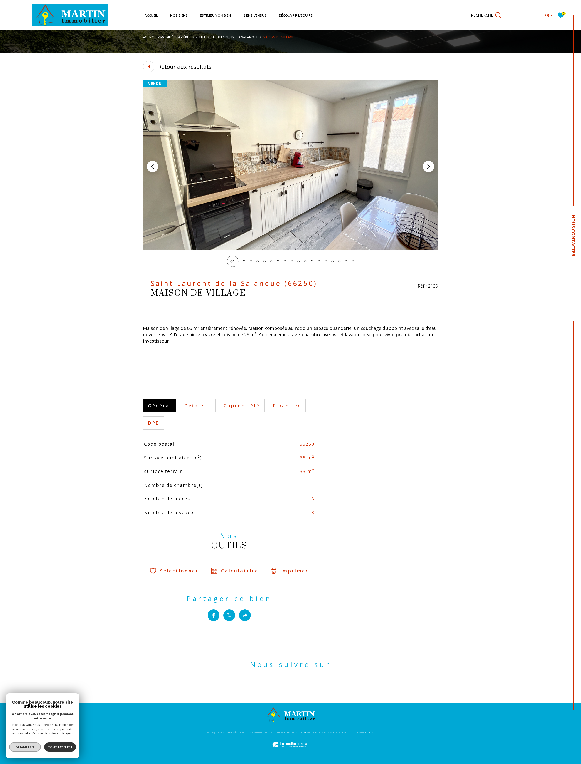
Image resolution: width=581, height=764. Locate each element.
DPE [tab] (153, 423)
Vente (201, 37)
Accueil (151, 15)
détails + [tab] (198, 406)
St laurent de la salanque (234, 37)
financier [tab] (287, 406)
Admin (330, 732)
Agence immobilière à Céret (167, 37)
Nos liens (341, 732)
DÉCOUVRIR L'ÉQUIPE (296, 15)
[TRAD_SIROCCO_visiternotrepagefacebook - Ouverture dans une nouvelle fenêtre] (283, 685)
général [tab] (159, 406)
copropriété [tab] (242, 406)
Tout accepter (60, 747)
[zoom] (290, 248)
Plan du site (298, 732)
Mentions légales (316, 732)
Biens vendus (255, 15)
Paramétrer (25, 747)
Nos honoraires (282, 732)
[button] (428, 166)
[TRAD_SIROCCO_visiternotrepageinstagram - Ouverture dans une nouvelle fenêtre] (298, 685)
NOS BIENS (179, 15)
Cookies (369, 733)
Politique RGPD (356, 732)
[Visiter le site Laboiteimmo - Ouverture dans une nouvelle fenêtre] (290, 749)
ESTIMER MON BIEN (215, 15)
